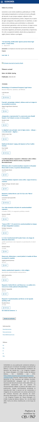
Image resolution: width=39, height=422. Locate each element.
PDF (5, 111)
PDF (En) (6, 97)
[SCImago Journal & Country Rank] (12, 63)
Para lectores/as (7, 329)
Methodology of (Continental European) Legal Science (17, 88)
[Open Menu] (2, 2)
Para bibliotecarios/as (8, 334)
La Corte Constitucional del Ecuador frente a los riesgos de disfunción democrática (19, 240)
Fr (3, 353)
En (3, 348)
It (3, 351)
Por (4, 356)
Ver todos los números (8, 310)
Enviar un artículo (9, 318)
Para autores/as (7, 332)
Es (3, 345)
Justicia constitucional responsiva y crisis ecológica (15, 271)
